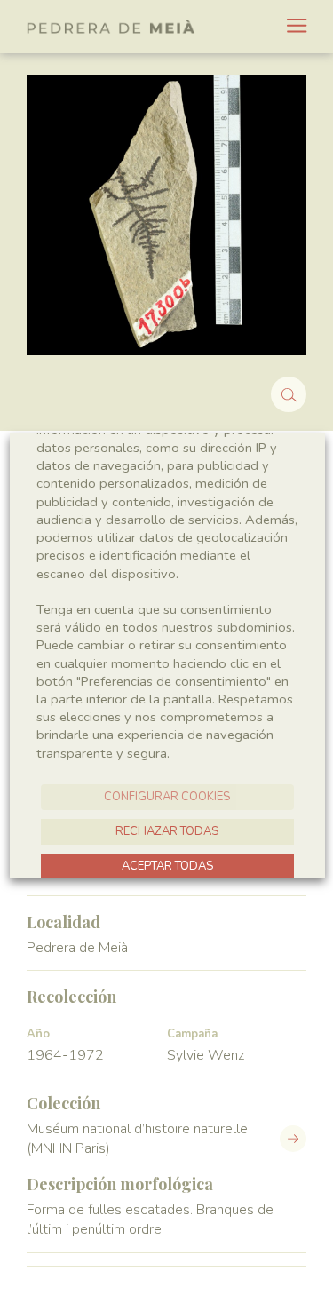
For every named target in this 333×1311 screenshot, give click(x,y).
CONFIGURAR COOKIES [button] (167, 797)
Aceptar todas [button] (166, 866)
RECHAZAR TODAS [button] (166, 831)
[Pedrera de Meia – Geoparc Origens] (111, 27)
